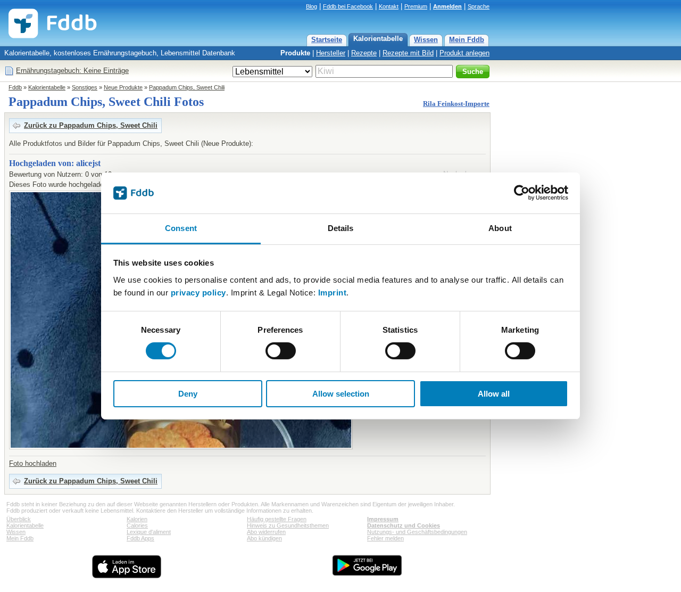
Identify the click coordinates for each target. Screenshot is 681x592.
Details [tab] (341, 228)
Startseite (326, 40)
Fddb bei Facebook (348, 6)
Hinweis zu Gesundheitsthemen (288, 525)
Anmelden (447, 6)
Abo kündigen (264, 538)
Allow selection (340, 393)
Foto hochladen (32, 463)
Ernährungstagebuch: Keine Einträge (72, 71)
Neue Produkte (123, 87)
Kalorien (137, 519)
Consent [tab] (181, 228)
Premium (415, 6)
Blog (311, 6)
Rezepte (364, 53)
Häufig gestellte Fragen (276, 519)
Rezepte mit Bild (408, 53)
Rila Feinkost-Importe (456, 104)
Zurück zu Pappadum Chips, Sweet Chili (90, 125)
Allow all (494, 393)
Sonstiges (84, 87)
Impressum (382, 519)
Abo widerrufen (266, 532)
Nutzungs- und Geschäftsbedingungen (417, 532)
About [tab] (500, 228)
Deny (187, 393)
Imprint (332, 292)
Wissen (426, 40)
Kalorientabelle (378, 39)
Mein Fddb (466, 40)
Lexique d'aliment (149, 532)
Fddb (15, 87)
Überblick (18, 519)
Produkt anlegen (464, 53)
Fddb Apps (140, 538)
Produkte (295, 53)
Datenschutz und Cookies (403, 525)
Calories (137, 525)
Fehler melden (385, 538)
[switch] (280, 350)
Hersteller (330, 53)
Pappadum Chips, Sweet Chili (187, 87)
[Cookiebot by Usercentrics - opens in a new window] (521, 193)
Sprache (478, 6)
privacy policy (198, 292)
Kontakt (388, 6)
